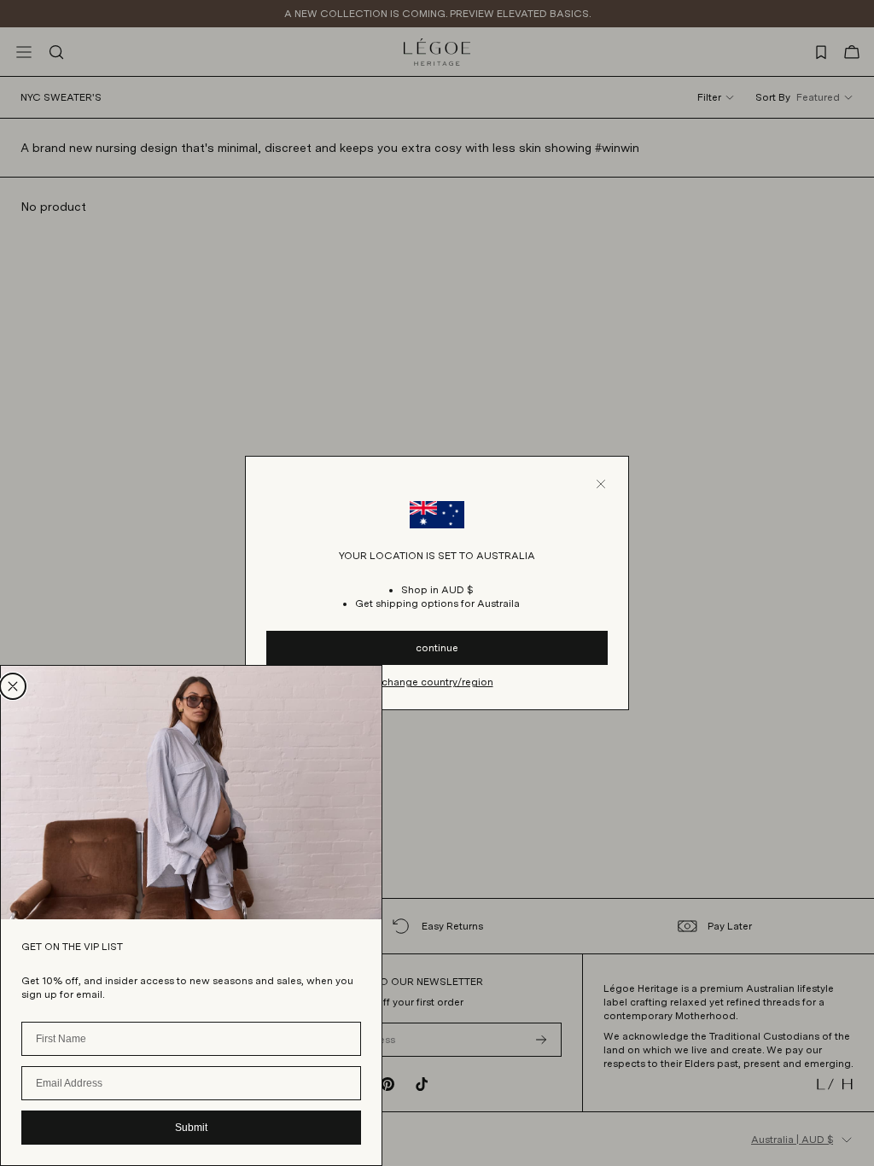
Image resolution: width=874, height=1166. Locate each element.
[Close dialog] (13, 686)
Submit (191, 1128)
